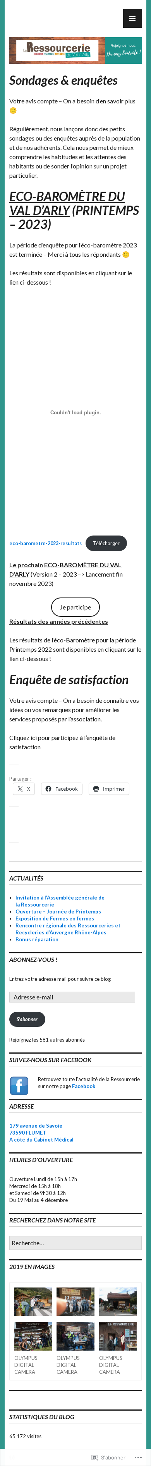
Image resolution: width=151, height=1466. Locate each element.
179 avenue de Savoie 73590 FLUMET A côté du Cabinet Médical (41, 1133)
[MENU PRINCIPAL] (132, 18)
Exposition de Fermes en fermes (54, 918)
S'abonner (27, 1019)
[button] (33, 1302)
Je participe (75, 607)
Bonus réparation (36, 939)
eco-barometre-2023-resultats (45, 543)
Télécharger (106, 543)
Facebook (83, 1086)
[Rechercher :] (75, 1243)
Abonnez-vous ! (33, 959)
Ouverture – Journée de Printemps (58, 911)
